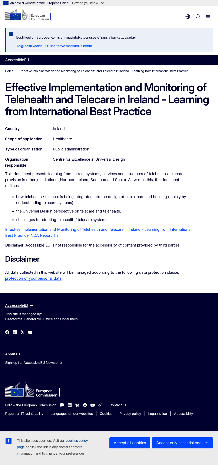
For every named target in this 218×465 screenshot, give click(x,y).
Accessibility (183, 413)
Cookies (106, 413)
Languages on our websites (71, 413)
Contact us (117, 405)
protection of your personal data (33, 278)
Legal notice (157, 413)
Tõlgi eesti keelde (29, 46)
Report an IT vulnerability (24, 413)
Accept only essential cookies (182, 443)
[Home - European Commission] (31, 15)
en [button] (187, 16)
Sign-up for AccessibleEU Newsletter (33, 362)
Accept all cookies (130, 443)
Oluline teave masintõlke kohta (68, 46)
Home (9, 71)
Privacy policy (130, 413)
